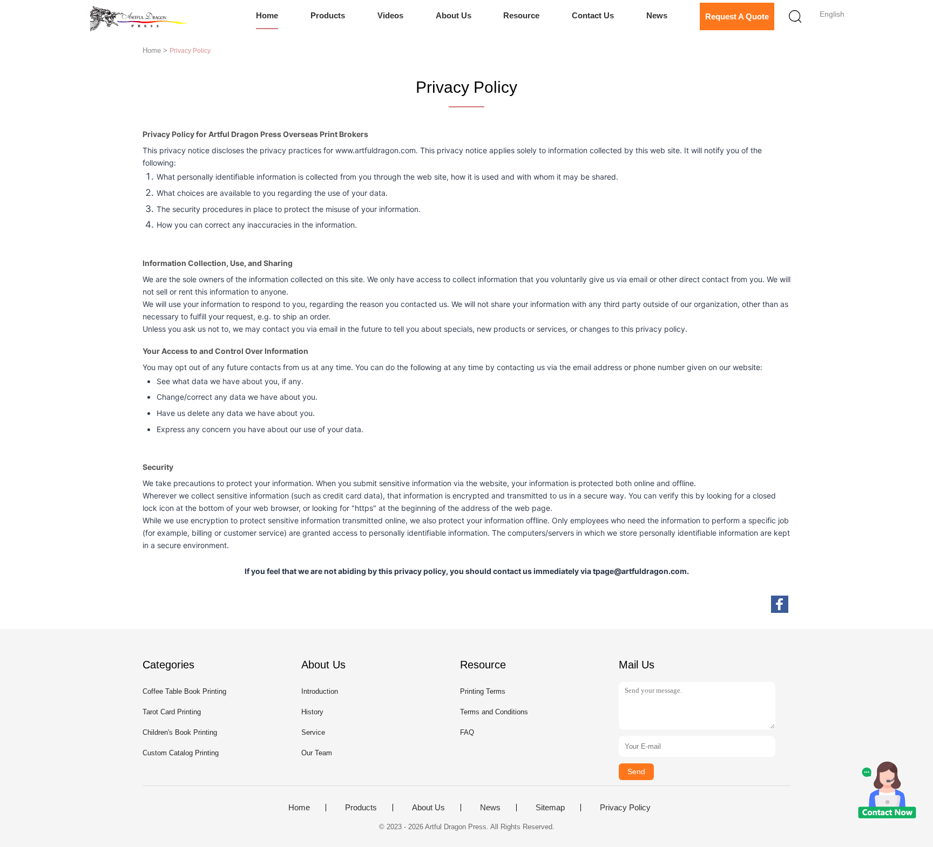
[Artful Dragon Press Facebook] (779, 604)
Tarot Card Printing (172, 712)
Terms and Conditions (494, 712)
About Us (453, 15)
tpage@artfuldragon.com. (641, 571)
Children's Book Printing (180, 732)
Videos (390, 15)
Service (313, 732)
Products (327, 15)
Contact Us (593, 15)
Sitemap (550, 807)
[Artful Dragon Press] (141, 18)
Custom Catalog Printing (181, 753)
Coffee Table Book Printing (184, 691)
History (312, 712)
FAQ (467, 732)
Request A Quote (737, 16)
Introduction (319, 691)
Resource (521, 15)
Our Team (316, 753)
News (656, 15)
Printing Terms (482, 691)
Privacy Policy (625, 807)
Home (267, 15)
